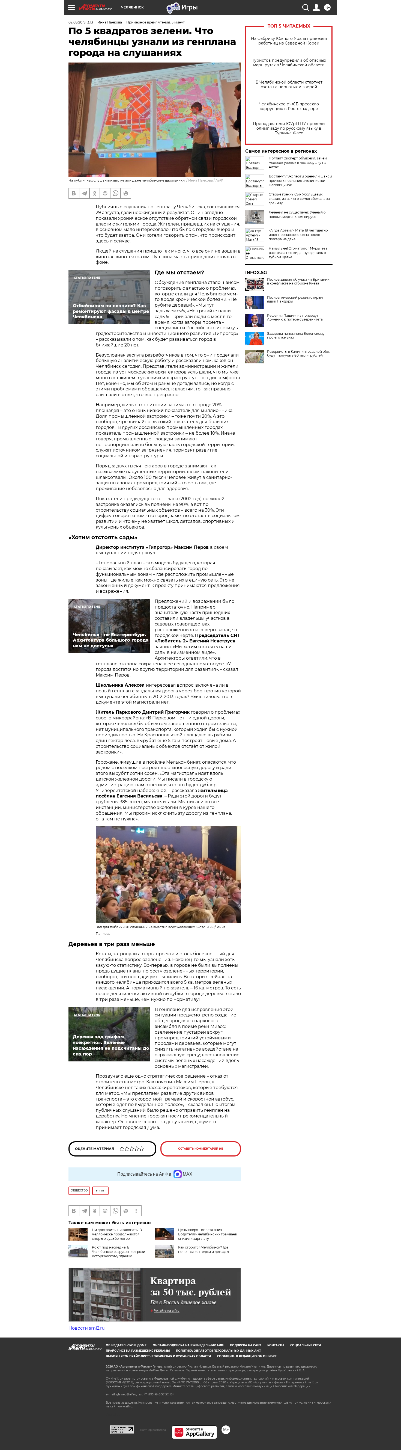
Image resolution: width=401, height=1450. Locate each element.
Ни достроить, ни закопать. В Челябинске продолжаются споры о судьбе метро (117, 1234)
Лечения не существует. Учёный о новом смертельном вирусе (297, 214)
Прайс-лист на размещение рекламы (138, 1351)
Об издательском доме (126, 1345)
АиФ (219, 180)
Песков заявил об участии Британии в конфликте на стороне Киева (298, 281)
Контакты (275, 1345)
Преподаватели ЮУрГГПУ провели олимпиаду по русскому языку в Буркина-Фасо (289, 128)
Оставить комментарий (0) (200, 1148)
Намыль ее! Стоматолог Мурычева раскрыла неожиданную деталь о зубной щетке (298, 252)
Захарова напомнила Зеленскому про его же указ (296, 335)
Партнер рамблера (153, 1429)
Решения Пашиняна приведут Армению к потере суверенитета (295, 317)
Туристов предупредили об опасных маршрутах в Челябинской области (289, 62)
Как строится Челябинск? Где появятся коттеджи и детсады (203, 1249)
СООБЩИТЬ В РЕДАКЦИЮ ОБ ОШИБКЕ (247, 1356)
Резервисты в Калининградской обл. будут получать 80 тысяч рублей (298, 353)
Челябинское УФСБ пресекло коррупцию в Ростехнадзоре (289, 106)
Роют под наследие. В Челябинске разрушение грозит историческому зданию (119, 1251)
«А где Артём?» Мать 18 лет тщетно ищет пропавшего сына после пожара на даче (298, 234)
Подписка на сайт (245, 1345)
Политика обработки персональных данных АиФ (218, 1351)
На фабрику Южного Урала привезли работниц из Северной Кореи (289, 41)
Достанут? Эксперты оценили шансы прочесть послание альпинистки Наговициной (300, 180)
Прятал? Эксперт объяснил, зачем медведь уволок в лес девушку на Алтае (298, 162)
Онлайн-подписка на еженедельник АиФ (188, 1345)
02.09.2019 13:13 (80, 22)
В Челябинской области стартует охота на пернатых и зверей (289, 84)
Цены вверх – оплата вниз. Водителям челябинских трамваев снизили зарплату (207, 1234)
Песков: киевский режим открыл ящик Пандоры (295, 299)
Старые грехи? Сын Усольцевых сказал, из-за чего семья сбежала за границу (299, 198)
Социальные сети (305, 1345)
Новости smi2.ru (86, 1328)
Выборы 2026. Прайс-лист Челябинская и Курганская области (158, 1356)
